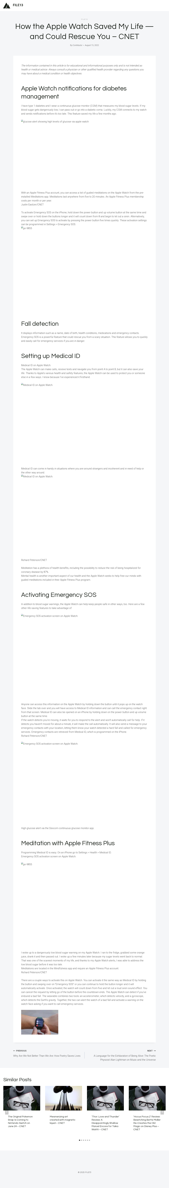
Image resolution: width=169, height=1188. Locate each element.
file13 (84, 19)
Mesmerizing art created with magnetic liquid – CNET (62, 1119)
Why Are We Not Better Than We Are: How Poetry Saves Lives (46, 1053)
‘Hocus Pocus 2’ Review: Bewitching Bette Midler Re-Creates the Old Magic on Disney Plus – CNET (147, 1123)
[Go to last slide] (7, 1112)
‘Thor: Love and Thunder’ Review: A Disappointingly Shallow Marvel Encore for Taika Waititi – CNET (105, 1123)
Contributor (77, 45)
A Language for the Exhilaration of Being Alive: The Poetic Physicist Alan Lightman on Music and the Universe (125, 1055)
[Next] (162, 1112)
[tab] (79, 1140)
